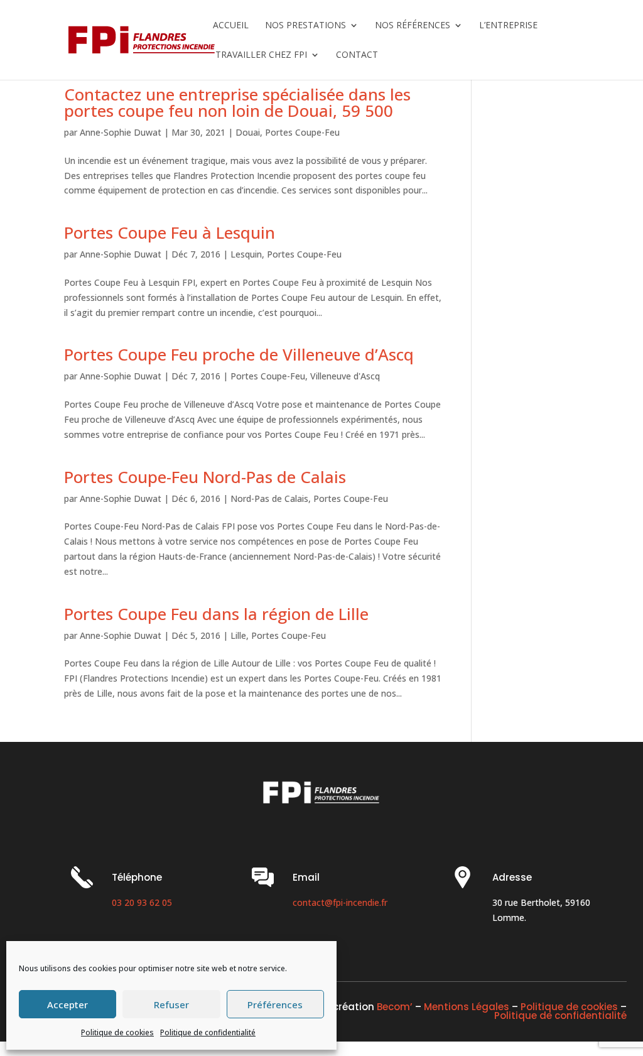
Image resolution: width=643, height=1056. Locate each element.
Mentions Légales (466, 1006)
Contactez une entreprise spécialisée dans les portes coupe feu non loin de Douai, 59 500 (237, 102)
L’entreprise (508, 26)
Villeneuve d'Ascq (345, 376)
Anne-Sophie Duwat (120, 132)
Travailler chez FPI (260, 55)
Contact (357, 55)
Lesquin (246, 254)
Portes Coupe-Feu (302, 132)
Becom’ (395, 1006)
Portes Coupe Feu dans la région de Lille (216, 613)
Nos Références (412, 26)
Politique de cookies (117, 1032)
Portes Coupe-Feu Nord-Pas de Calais (205, 476)
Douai (247, 132)
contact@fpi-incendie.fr (340, 902)
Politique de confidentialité (208, 1032)
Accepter (67, 1004)
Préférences (275, 1004)
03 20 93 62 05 (142, 902)
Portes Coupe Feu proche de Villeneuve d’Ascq (239, 354)
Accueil (231, 26)
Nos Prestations (305, 26)
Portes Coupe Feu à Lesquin (169, 232)
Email (306, 877)
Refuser (171, 1004)
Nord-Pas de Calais (269, 498)
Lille (238, 635)
